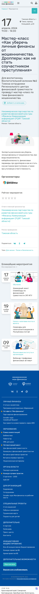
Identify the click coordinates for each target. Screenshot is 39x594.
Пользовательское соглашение (26, 579)
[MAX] (26, 391)
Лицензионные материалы (13, 461)
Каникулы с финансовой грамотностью (18, 451)
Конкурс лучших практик (13, 473)
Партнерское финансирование (15, 414)
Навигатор (7, 439)
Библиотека (7, 435)
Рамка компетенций (11, 432)
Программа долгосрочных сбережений (18, 408)
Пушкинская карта (10, 513)
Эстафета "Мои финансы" (13, 411)
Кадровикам (8, 489)
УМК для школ (8, 442)
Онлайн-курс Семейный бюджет (10, 419)
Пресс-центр (8, 532)
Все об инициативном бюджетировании (19, 547)
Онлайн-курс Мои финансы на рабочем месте (18, 497)
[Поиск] (32, 3)
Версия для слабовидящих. (15, 570)
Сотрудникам (8, 492)
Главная (4, 9)
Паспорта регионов (10, 470)
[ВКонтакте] (12, 391)
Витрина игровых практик (13, 458)
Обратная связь (9, 564)
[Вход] (36, 3)
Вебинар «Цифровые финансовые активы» (22, 359)
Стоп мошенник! (9, 507)
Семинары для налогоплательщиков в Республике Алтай (23, 329)
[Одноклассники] (17, 391)
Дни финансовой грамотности (15, 448)
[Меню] (34, 11)
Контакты (7, 535)
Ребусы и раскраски (11, 510)
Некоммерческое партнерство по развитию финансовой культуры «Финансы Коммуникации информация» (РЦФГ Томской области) (17, 116)
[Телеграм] (22, 391)
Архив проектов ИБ (10, 553)
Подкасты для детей (11, 516)
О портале (7, 526)
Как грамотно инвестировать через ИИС (19, 423)
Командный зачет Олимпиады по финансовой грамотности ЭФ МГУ (22, 292)
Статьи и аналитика (11, 405)
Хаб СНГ (6, 480)
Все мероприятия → (9, 267)
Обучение (17, 285)
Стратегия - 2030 (10, 477)
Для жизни (10, 250)
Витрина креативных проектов (15, 455)
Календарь (7, 529)
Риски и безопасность (24, 250)
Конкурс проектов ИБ (11, 550)
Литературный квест (12, 445)
